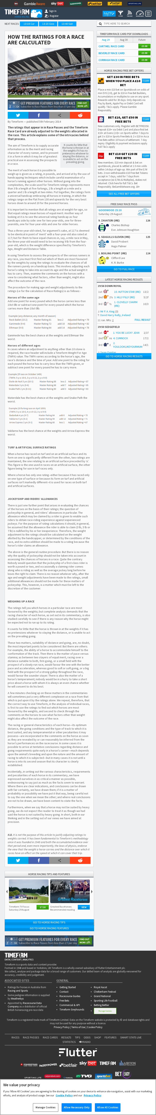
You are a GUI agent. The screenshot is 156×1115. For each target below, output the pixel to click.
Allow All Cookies (107, 1107)
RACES (16, 1037)
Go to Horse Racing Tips (49, 922)
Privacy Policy (61, 1027)
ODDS (87, 1037)
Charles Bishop (120, 225)
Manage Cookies (105, 1011)
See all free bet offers (124, 194)
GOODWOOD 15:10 (110, 210)
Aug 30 (124, 40)
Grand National (102, 996)
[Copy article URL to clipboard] (59, 115)
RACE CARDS (50, 1037)
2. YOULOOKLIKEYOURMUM (127, 345)
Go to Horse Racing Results (124, 356)
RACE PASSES (31, 1037)
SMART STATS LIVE (131, 1037)
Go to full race (124, 269)
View (84, 907)
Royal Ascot (100, 987)
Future (142, 40)
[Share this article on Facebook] (38, 115)
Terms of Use (78, 1027)
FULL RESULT (143, 320)
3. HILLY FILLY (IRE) (124, 297)
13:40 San (67, 24)
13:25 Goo (48, 24)
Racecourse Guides (70, 996)
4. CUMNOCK (120, 338)
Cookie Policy (94, 1027)
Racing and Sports (18, 990)
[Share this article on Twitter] (18, 115)
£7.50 (43, 907)
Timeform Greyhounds (72, 1009)
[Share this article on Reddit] (80, 115)
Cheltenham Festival (105, 991)
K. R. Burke (117, 262)
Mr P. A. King (107, 311)
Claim (146, 80)
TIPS (77, 1037)
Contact (64, 991)
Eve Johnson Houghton (125, 230)
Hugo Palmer (119, 246)
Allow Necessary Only (77, 1107)
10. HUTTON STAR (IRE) (127, 292)
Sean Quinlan (108, 352)
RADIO (86, 1042)
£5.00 (144, 46)
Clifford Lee (118, 258)
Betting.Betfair (101, 1005)
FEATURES (111, 1037)
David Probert (119, 241)
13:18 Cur (29, 24)
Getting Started (68, 987)
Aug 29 (106, 40)
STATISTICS (69, 1042)
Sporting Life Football (105, 1000)
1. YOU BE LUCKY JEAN (126, 333)
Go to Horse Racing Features (49, 928)
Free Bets (64, 1000)
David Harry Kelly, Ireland (115, 315)
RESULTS (66, 1037)
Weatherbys (17, 998)
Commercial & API (70, 1005)
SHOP (97, 1037)
